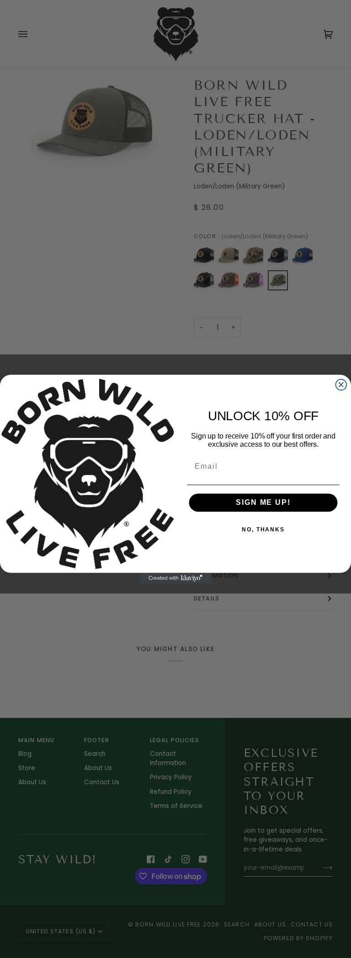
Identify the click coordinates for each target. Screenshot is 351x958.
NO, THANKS (263, 529)
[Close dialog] (341, 384)
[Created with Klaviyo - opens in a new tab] (175, 578)
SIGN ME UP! (263, 502)
